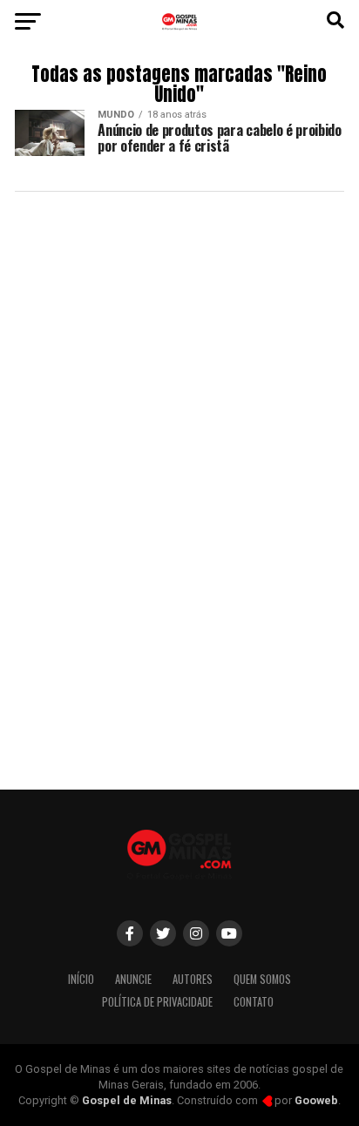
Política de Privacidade (157, 1002)
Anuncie (133, 979)
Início (81, 979)
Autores (193, 979)
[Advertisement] (179, 583)
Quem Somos (262, 979)
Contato (254, 1002)
